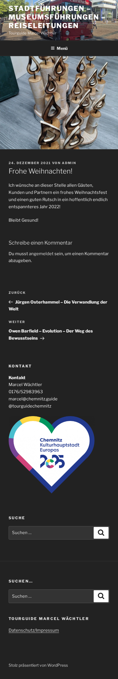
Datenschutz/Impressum (34, 630)
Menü (62, 48)
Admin (69, 163)
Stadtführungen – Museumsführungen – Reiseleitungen (57, 17)
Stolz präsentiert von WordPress (38, 665)
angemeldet (41, 253)
